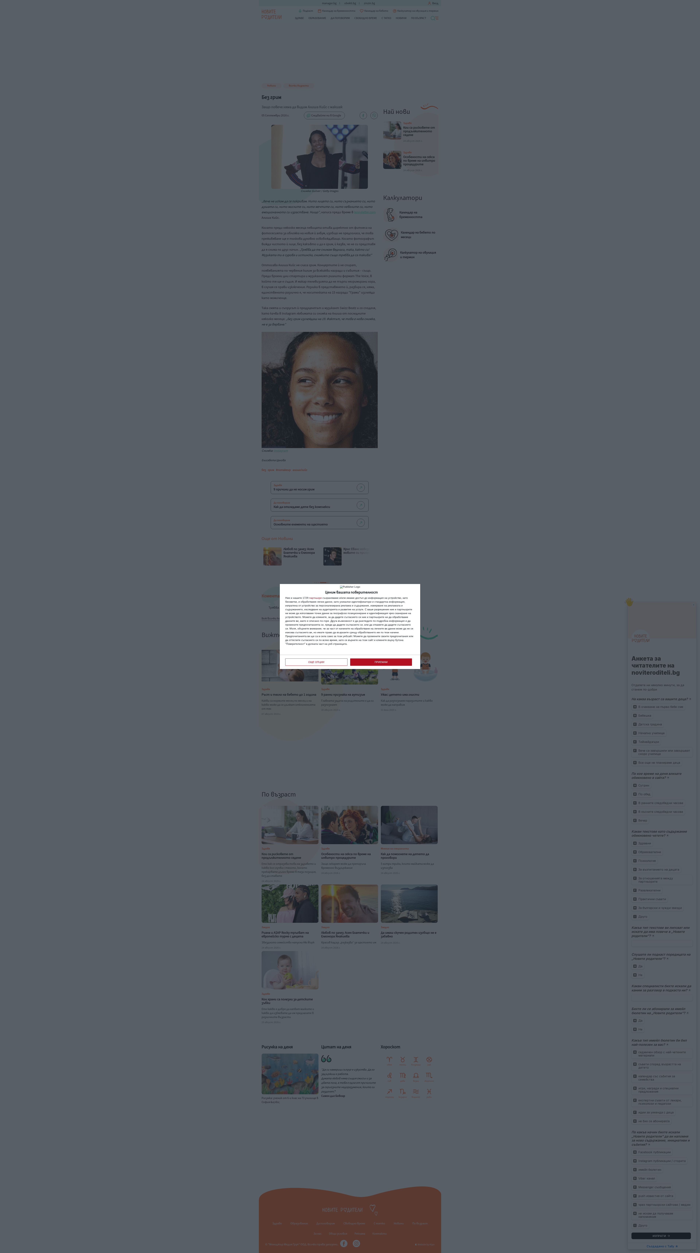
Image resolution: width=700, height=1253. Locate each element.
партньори (315, 598)
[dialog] (350, 626)
